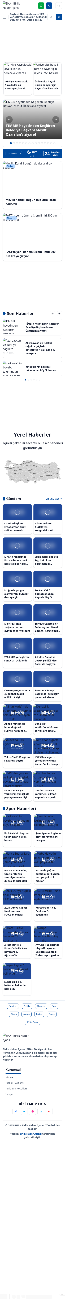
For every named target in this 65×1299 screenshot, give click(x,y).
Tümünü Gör (52, 498)
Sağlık (52, 1014)
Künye (9, 1077)
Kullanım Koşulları (16, 1088)
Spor (54, 1006)
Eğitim (39, 1014)
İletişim (10, 1094)
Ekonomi (41, 1006)
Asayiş (26, 1014)
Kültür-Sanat (32, 1022)
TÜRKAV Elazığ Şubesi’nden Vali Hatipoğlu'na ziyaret (28, 17)
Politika (27, 1006)
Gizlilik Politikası (15, 1083)
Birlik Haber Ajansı (30, 1133)
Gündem (13, 1006)
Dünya (14, 1014)
